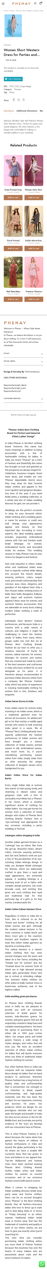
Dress (11, 92)
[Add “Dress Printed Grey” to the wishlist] (18, 165)
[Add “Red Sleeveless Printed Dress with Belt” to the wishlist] (18, 266)
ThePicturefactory (32, 371)
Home (6, 10)
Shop (12, 10)
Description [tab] (9, 110)
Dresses (7, 44)
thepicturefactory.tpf (12, 391)
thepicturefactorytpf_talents (15, 385)
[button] (13, 299)
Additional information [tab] (27, 110)
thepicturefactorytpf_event (15, 388)
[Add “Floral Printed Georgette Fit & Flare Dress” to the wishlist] (18, 215)
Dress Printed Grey (13, 189)
